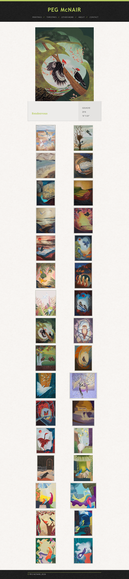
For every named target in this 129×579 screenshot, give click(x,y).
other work (67, 17)
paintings (37, 17)
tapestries (51, 17)
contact (94, 17)
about (81, 17)
